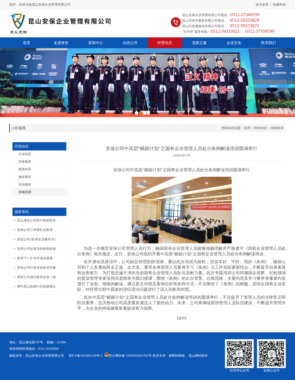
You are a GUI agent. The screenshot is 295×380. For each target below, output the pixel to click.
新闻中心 (95, 43)
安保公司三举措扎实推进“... (37, 230)
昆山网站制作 (198, 355)
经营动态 (164, 43)
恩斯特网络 (177, 355)
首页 (26, 43)
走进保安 (61, 43)
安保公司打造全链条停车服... (38, 267)
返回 (181, 318)
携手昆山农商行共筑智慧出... (38, 286)
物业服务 (24, 177)
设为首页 (262, 4)
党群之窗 (199, 43)
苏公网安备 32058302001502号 (130, 355)
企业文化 (234, 43)
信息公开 (130, 43)
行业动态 (24, 154)
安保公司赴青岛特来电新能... (38, 248)
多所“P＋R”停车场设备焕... (36, 258)
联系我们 (268, 43)
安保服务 (24, 161)
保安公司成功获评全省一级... (38, 277)
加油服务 (24, 184)
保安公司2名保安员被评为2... (38, 239)
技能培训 (277, 128)
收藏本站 (279, 4)
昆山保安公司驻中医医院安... (38, 220)
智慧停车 (24, 169)
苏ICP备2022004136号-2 (85, 355)
